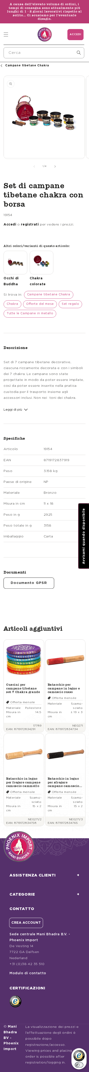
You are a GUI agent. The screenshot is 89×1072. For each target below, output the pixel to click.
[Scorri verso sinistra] (34, 166)
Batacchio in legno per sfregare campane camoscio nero (64, 782)
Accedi (10, 224)
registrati (30, 224)
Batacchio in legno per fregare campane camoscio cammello (23, 782)
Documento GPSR (29, 583)
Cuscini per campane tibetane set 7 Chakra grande (23, 688)
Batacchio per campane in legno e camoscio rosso (64, 688)
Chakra (12, 304)
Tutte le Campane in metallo (30, 313)
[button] (6, 34)
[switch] (79, 1065)
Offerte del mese (40, 304)
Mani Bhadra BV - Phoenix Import (11, 1038)
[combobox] (44, 52)
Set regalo (70, 304)
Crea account (26, 922)
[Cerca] (79, 52)
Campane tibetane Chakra (48, 294)
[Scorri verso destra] (55, 166)
